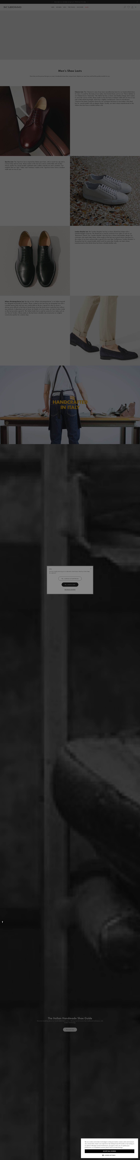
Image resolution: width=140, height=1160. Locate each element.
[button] (109, 1155)
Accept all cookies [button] (109, 1151)
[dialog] (70, 580)
